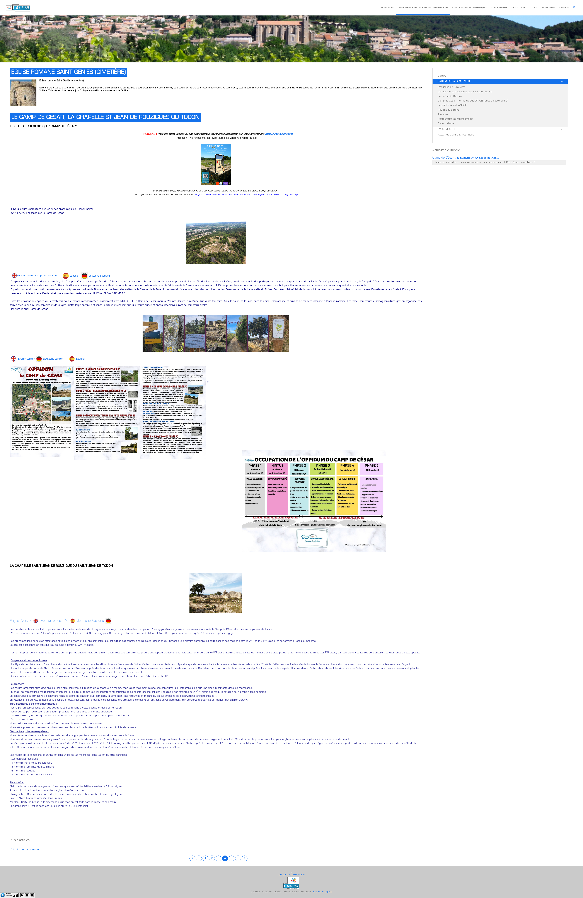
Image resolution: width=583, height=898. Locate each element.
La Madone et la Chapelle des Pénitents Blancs (465, 92)
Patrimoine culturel (448, 110)
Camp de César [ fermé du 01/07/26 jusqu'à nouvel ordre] (473, 101)
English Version (21, 620)
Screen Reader (9, 894)
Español (80, 359)
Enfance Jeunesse (499, 7)
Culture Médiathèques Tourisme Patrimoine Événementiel (423, 7)
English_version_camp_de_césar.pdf (38, 276)
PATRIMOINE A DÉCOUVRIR (454, 81)
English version (26, 359)
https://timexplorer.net (279, 134)
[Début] (192, 858)
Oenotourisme (446, 123)
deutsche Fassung (99, 276)
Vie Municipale (387, 7)
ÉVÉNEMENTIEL (447, 129)
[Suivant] (238, 858)
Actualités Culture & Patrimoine (456, 135)
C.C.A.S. (533, 7)
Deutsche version (55, 359)
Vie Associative (548, 7)
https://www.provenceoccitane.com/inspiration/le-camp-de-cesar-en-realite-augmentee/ (246, 195)
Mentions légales (322, 892)
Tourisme (443, 114)
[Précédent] (199, 858)
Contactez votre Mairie (292, 875)
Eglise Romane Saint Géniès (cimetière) (68, 72)
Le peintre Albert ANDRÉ (452, 105)
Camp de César (39, 309)
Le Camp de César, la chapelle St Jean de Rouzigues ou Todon (105, 117)
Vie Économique (518, 7)
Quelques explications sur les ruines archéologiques (47, 209)
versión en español (55, 620)
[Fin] (244, 858)
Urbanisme (564, 7)
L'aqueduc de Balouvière (451, 87)
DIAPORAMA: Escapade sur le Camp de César (37, 213)
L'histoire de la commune (24, 850)
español (74, 276)
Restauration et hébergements (455, 119)
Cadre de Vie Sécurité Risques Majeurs (469, 7)
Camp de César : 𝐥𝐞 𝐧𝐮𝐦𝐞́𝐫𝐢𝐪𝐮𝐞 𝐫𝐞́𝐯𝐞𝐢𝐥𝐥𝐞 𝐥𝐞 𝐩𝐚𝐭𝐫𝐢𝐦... (465, 157)
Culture (442, 76)
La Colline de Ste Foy (450, 96)
